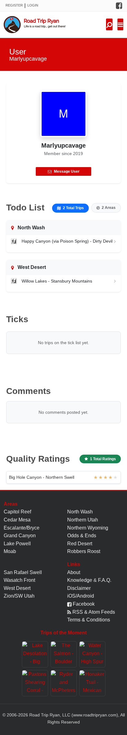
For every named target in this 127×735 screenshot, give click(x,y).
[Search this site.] (109, 24)
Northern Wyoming (87, 527)
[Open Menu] (120, 24)
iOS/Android (80, 596)
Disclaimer (79, 588)
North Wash (80, 511)
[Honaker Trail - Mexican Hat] (92, 683)
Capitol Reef (17, 511)
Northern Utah (82, 519)
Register (14, 5)
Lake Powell (17, 543)
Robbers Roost (83, 551)
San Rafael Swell (23, 572)
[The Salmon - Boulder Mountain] (64, 654)
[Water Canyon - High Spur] (92, 654)
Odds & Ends (81, 535)
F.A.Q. (104, 580)
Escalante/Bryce (21, 527)
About (73, 572)
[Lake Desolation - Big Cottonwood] (35, 654)
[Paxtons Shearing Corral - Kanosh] (35, 683)
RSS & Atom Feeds (93, 612)
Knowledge (79, 580)
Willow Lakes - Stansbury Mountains (57, 281)
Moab (10, 551)
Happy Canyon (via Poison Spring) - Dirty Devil (67, 241)
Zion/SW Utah (19, 596)
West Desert (17, 588)
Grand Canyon (20, 535)
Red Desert (79, 543)
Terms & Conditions (88, 619)
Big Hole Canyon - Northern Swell (41, 477)
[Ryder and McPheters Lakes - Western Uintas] (64, 683)
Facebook (83, 604)
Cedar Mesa (17, 519)
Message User (67, 171)
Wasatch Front (19, 580)
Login (32, 5)
